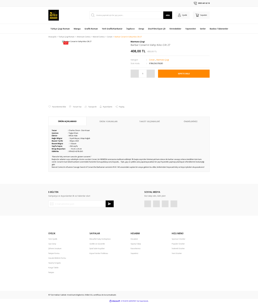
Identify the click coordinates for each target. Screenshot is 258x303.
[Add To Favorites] (57, 106)
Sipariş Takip (136, 244)
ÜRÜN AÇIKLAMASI (67, 121)
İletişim (51, 272)
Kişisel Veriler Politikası (98, 253)
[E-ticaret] (129, 301)
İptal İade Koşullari (97, 248)
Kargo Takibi (53, 267)
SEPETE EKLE (184, 73)
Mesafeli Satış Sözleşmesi (100, 239)
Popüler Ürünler (178, 244)
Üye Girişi (52, 244)
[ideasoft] (114, 301)
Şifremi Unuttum (54, 248)
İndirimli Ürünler (178, 248)
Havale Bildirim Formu (57, 258)
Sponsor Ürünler (178, 239)
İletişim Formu (54, 253)
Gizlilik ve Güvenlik (97, 244)
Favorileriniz (136, 248)
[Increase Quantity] (151, 74)
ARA (168, 15)
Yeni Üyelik (52, 239)
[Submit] (110, 203)
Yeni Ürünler (177, 253)
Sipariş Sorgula (54, 263)
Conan (152, 59)
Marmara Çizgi (162, 59)
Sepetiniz (134, 253)
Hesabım (134, 239)
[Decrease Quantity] (135, 74)
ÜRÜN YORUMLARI (108, 121)
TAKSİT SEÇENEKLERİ (149, 121)
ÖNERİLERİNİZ (191, 121)
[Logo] (53, 15)
